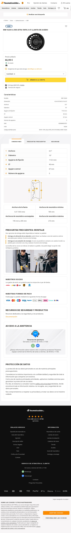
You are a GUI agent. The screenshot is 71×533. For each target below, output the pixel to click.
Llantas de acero (53, 435)
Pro (28, 3)
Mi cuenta (66, 3)
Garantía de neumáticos (17, 432)
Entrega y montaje (54, 8)
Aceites (33, 8)
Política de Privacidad (18, 454)
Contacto (54, 3)
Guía (44, 8)
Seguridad (55, 141)
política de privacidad (43, 384)
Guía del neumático (18, 435)
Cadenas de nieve (23, 8)
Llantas (13, 8)
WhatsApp (28, 472)
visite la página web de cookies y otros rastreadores (20, 527)
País (17, 451)
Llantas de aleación (53, 438)
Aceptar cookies (56, 513)
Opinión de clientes (40, 3)
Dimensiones (16, 141)
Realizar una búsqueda (36, 14)
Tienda (39, 8)
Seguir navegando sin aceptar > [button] (61, 499)
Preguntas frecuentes (36, 141)
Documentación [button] (11, 317)
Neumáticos (6, 8)
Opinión (17, 438)
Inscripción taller (17, 441)
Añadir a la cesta (37, 80)
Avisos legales (17, 444)
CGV (17, 448)
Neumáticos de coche (53, 432)
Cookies (17, 457)
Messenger (28, 476)
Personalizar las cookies (56, 518)
